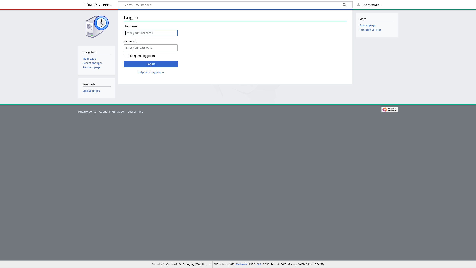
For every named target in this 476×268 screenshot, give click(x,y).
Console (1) (158, 264)
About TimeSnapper (112, 111)
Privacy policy (87, 111)
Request (206, 264)
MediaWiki (241, 264)
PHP (259, 264)
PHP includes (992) (223, 264)
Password (130, 41)
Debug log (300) (191, 264)
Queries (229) (173, 264)
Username (130, 26)
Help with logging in (151, 72)
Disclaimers (135, 111)
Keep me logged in (142, 56)
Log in (150, 64)
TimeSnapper (98, 4)
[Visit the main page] (96, 27)
